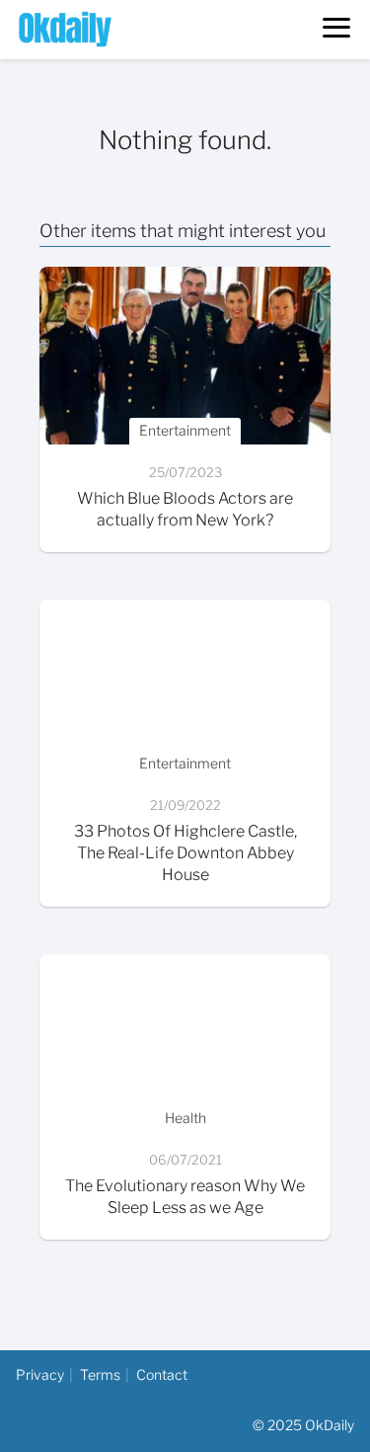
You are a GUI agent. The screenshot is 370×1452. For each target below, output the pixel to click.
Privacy (40, 1374)
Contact (161, 1374)
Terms (100, 1374)
